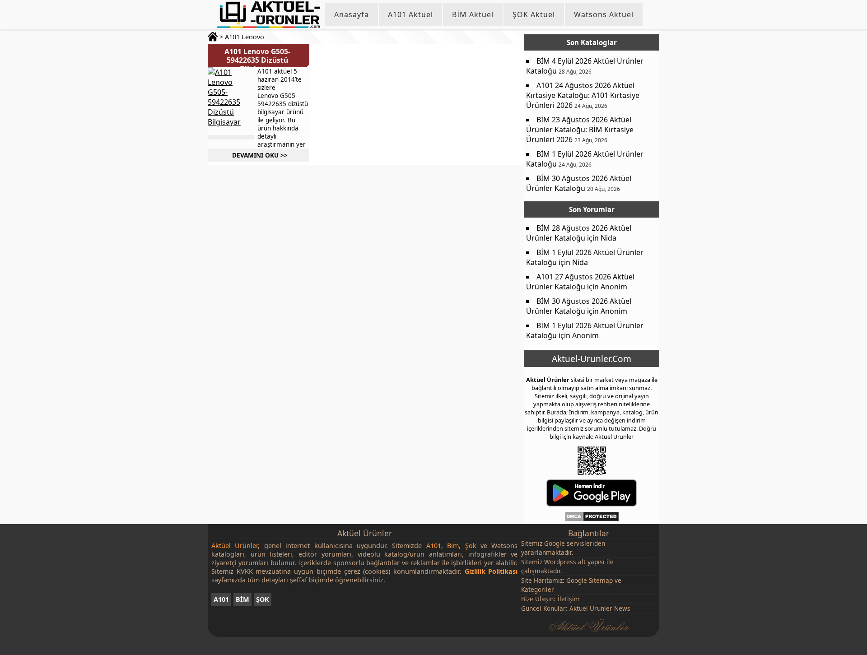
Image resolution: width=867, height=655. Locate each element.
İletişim (568, 599)
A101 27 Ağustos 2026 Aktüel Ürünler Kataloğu (580, 282)
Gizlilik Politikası (491, 571)
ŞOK (262, 599)
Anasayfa (351, 14)
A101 (221, 599)
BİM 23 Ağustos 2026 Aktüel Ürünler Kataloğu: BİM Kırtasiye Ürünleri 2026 (580, 129)
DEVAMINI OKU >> (260, 155)
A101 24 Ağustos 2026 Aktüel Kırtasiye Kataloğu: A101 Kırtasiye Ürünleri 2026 (582, 95)
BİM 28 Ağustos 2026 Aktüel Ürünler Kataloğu (578, 233)
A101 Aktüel (410, 14)
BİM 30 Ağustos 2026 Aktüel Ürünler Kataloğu (578, 183)
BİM (242, 599)
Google (554, 543)
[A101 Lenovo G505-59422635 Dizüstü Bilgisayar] (230, 101)
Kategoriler (537, 589)
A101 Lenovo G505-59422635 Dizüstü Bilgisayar (257, 60)
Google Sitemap (589, 580)
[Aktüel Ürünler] (268, 14)
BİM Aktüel (473, 14)
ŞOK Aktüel (534, 14)
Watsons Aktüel (604, 14)
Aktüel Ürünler (547, 380)
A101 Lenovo (244, 37)
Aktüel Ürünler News (599, 608)
